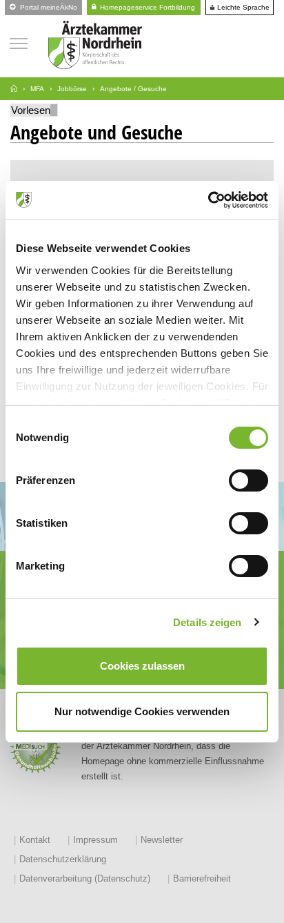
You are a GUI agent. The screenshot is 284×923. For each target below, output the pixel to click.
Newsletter (162, 840)
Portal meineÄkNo (47, 7)
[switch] (248, 480)
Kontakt (34, 840)
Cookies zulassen (142, 666)
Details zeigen (207, 622)
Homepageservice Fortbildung (146, 7)
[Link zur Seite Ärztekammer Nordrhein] (13, 89)
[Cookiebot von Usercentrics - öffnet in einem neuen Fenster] (208, 200)
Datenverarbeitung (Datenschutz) (84, 878)
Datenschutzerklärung (62, 859)
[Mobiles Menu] (18, 42)
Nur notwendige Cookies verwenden (142, 711)
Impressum (95, 840)
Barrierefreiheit (202, 878)
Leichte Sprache (242, 7)
